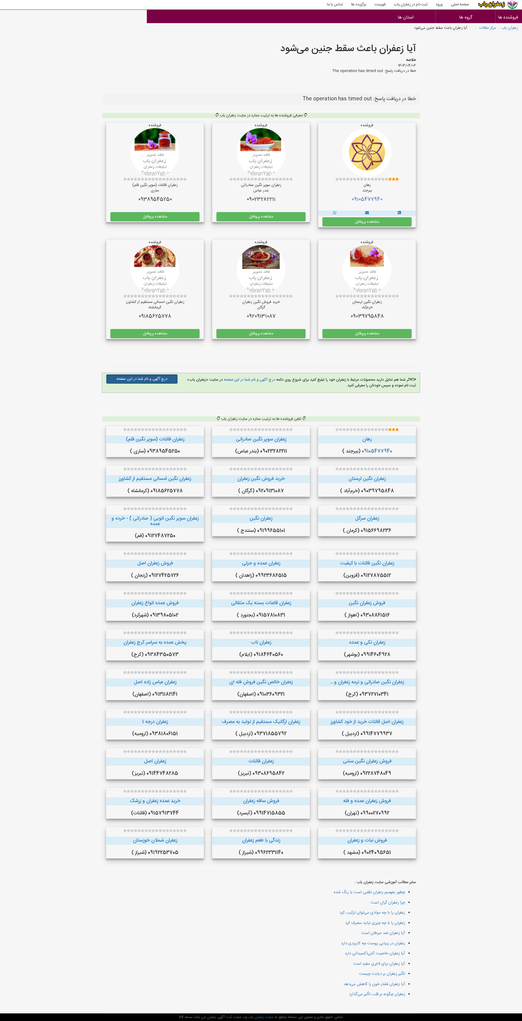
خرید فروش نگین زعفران (261, 479)
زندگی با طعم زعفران (261, 840)
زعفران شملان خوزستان (155, 840)
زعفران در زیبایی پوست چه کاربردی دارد (373, 943)
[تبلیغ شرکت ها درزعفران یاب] (399, 213)
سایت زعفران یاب (260, 1017)
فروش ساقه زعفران (261, 801)
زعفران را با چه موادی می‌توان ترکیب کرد (372, 912)
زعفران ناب (261, 642)
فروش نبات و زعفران (367, 840)
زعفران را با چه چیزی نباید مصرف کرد (375, 923)
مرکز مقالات (487, 28)
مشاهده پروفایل (367, 222)
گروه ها (465, 17)
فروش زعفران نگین (367, 603)
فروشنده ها (508, 17)
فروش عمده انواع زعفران (155, 603)
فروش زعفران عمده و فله (367, 801)
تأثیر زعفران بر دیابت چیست (382, 973)
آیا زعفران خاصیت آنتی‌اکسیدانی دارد (375, 953)
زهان (367, 439)
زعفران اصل (155, 761)
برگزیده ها (358, 4)
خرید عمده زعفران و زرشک (155, 801)
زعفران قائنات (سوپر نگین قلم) (155, 439)
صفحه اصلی (460, 4)
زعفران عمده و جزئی (261, 563)
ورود (439, 4)
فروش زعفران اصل (155, 563)
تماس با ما (335, 4)
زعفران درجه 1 (155, 722)
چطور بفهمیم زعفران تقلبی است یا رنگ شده (369, 892)
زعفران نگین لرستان (367, 479)
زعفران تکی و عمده (367, 642)
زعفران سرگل (367, 518)
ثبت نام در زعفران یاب (410, 4)
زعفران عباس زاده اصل (155, 682)
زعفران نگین (261, 518)
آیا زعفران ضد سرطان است (383, 933)
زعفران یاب (509, 28)
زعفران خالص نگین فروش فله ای (261, 682)
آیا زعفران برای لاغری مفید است (379, 963)
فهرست (380, 4)
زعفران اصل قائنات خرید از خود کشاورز (367, 722)
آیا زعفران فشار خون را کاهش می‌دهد (374, 984)
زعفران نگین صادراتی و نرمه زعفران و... (367, 682)
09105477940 (367, 199)
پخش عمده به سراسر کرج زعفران (155, 642)
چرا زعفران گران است (388, 902)
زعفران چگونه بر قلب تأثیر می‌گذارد (377, 994)
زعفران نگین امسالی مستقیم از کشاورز (155, 479)
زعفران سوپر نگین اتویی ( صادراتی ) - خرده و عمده (155, 521)
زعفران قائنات (261, 761)
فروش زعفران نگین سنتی (367, 761)
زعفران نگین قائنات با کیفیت (367, 563)
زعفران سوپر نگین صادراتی (261, 439)
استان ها (406, 17)
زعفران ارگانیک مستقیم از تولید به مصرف (261, 722)
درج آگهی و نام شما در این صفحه (249, 380)
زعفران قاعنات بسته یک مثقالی (261, 603)
